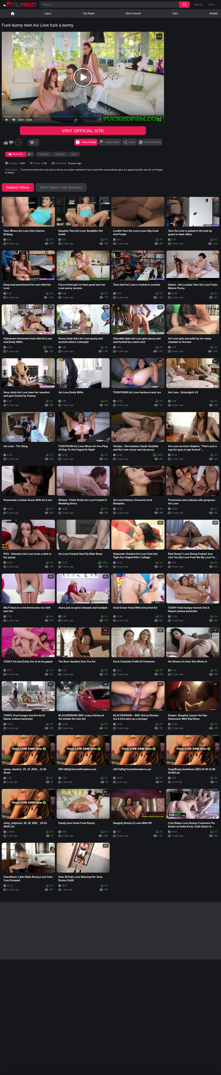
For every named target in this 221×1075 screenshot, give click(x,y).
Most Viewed (133, 13)
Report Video (112, 142)
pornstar (60, 154)
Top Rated (88, 13)
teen (74, 154)
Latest (47, 13)
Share (132, 142)
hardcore (44, 154)
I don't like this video (11, 142)
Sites (175, 13)
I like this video (5, 142)
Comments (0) (153, 142)
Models (214, 13)
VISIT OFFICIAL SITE (83, 130)
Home (12, 13)
